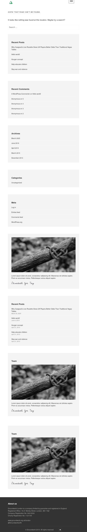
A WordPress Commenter (20, 94)
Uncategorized (16, 182)
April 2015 (15, 148)
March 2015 (15, 153)
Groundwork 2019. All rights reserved (40, 529)
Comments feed (17, 217)
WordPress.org (16, 222)
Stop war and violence (19, 69)
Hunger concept (17, 59)
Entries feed (15, 212)
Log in (13, 207)
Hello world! (15, 54)
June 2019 (15, 143)
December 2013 (17, 158)
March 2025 (15, 138)
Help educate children (19, 64)
